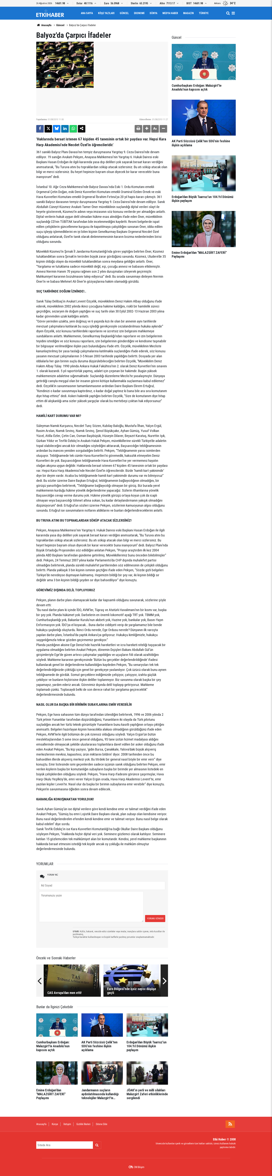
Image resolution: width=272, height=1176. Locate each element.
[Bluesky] (56, 128)
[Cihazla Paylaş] (81, 128)
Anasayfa (46, 25)
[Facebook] (40, 128)
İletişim (67, 1124)
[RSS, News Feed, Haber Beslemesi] (230, 1124)
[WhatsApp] (73, 128)
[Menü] (233, 13)
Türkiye (204, 13)
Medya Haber (170, 13)
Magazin (188, 13)
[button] (146, 128)
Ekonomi (139, 13)
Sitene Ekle (101, 1124)
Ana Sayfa (87, 13)
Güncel (124, 13)
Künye (55, 1124)
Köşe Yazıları (106, 13)
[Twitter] (48, 128)
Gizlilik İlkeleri (83, 1124)
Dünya (153, 13)
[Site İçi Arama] (228, 13)
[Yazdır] (138, 128)
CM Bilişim (139, 1167)
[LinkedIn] (65, 128)
